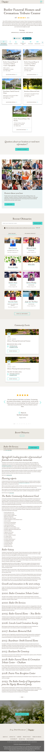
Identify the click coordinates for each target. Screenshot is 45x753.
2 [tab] (16, 423)
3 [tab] (17, 423)
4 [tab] (19, 423)
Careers (19, 736)
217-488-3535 (17, 125)
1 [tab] (14, 423)
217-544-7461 (6, 98)
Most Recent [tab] (12, 233)
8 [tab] (26, 423)
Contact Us (12, 736)
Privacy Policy (27, 736)
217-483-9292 (27, 70)
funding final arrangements (24, 482)
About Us (5, 736)
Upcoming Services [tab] (30, 233)
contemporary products (6, 465)
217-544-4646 (6, 70)
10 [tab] (30, 423)
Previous (4, 404)
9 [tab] (28, 423)
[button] (40, 2)
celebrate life (9, 475)
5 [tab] (21, 423)
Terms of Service (36, 736)
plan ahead (11, 492)
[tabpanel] (22, 408)
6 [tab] (23, 423)
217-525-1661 (27, 96)
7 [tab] (24, 423)
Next (39, 401)
